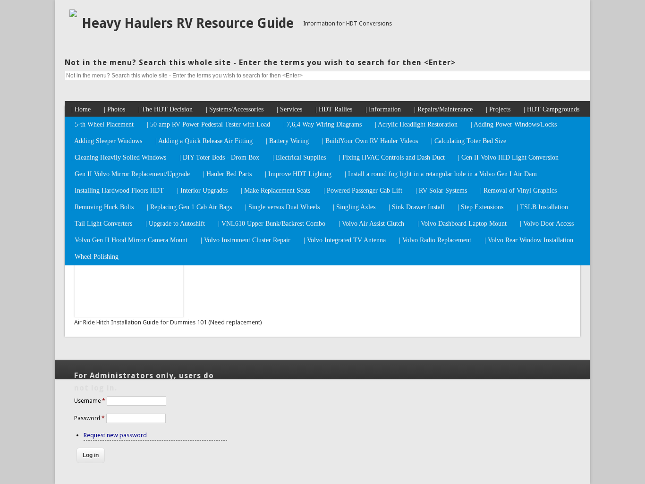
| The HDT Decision (165, 109)
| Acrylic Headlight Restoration (416, 124)
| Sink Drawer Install (416, 207)
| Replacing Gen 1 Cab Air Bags (189, 207)
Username (89, 401)
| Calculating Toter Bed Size (468, 140)
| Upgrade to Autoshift (175, 223)
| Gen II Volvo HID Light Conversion (508, 157)
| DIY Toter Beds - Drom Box (219, 157)
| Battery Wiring (287, 140)
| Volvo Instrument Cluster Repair (245, 240)
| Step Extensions (480, 207)
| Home (81, 109)
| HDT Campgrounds (551, 109)
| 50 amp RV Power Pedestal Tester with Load (208, 124)
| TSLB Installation (542, 207)
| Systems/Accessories (234, 109)
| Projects (498, 109)
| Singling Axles (354, 207)
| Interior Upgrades (202, 190)
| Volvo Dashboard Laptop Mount (462, 223)
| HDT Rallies (333, 109)
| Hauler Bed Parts (227, 174)
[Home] (73, 14)
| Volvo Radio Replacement (435, 240)
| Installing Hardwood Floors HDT (117, 190)
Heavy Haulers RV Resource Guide (188, 23)
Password (89, 418)
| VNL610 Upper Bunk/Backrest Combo (271, 223)
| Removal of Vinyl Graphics (518, 190)
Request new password (115, 435)
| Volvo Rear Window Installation (528, 240)
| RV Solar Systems (441, 190)
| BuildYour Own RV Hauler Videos (370, 140)
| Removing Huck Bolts (102, 207)
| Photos (114, 109)
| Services (289, 109)
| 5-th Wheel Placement (102, 124)
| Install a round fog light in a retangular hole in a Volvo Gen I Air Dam (441, 174)
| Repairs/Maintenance (443, 109)
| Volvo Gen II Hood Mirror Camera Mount (129, 240)
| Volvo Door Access (547, 223)
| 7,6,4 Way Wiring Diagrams (322, 124)
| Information (383, 109)
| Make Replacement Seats (275, 190)
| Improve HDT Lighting (298, 174)
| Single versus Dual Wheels (282, 207)
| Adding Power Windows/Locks (514, 124)
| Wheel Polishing (95, 256)
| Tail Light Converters (101, 223)
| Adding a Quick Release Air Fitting (204, 140)
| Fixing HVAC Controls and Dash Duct (392, 157)
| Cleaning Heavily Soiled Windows (118, 157)
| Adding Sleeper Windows (106, 140)
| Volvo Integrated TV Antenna (345, 240)
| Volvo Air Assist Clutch (371, 223)
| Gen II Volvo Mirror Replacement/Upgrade (130, 174)
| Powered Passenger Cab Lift (362, 190)
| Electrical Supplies (299, 157)
